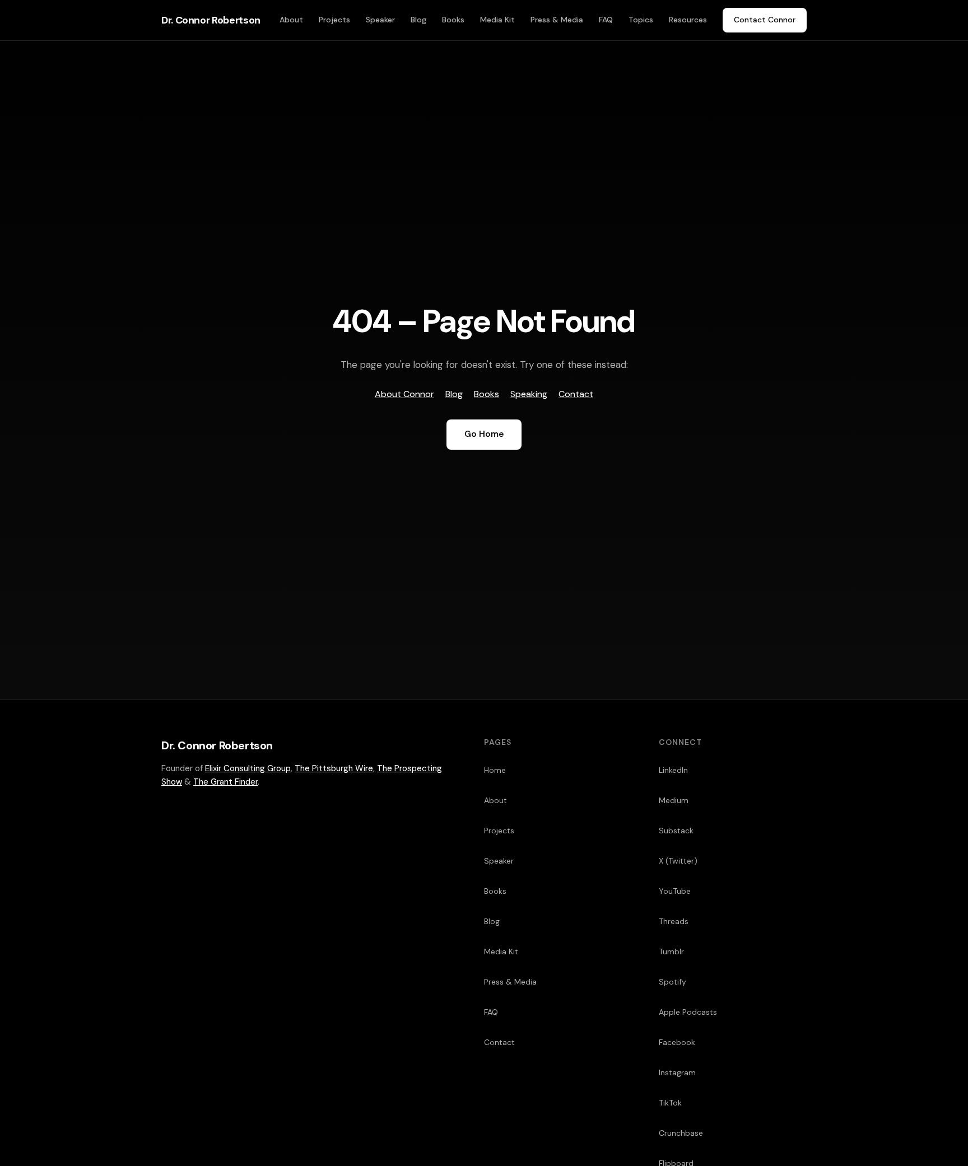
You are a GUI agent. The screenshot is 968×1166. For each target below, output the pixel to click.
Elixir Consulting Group (248, 768)
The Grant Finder (225, 781)
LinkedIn (673, 770)
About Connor (404, 394)
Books (453, 20)
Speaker (380, 20)
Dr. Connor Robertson (210, 20)
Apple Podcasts (688, 1012)
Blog (418, 20)
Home (495, 770)
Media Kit (497, 20)
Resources (688, 20)
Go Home (484, 434)
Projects (334, 20)
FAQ (606, 20)
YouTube (675, 891)
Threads (673, 921)
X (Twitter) (678, 861)
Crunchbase (681, 1133)
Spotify (672, 982)
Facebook (677, 1042)
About (291, 20)
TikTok (670, 1103)
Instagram (677, 1072)
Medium (673, 800)
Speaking (528, 394)
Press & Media (556, 20)
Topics (641, 20)
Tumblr (671, 951)
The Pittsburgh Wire (334, 768)
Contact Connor (764, 20)
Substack (676, 830)
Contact (576, 394)
